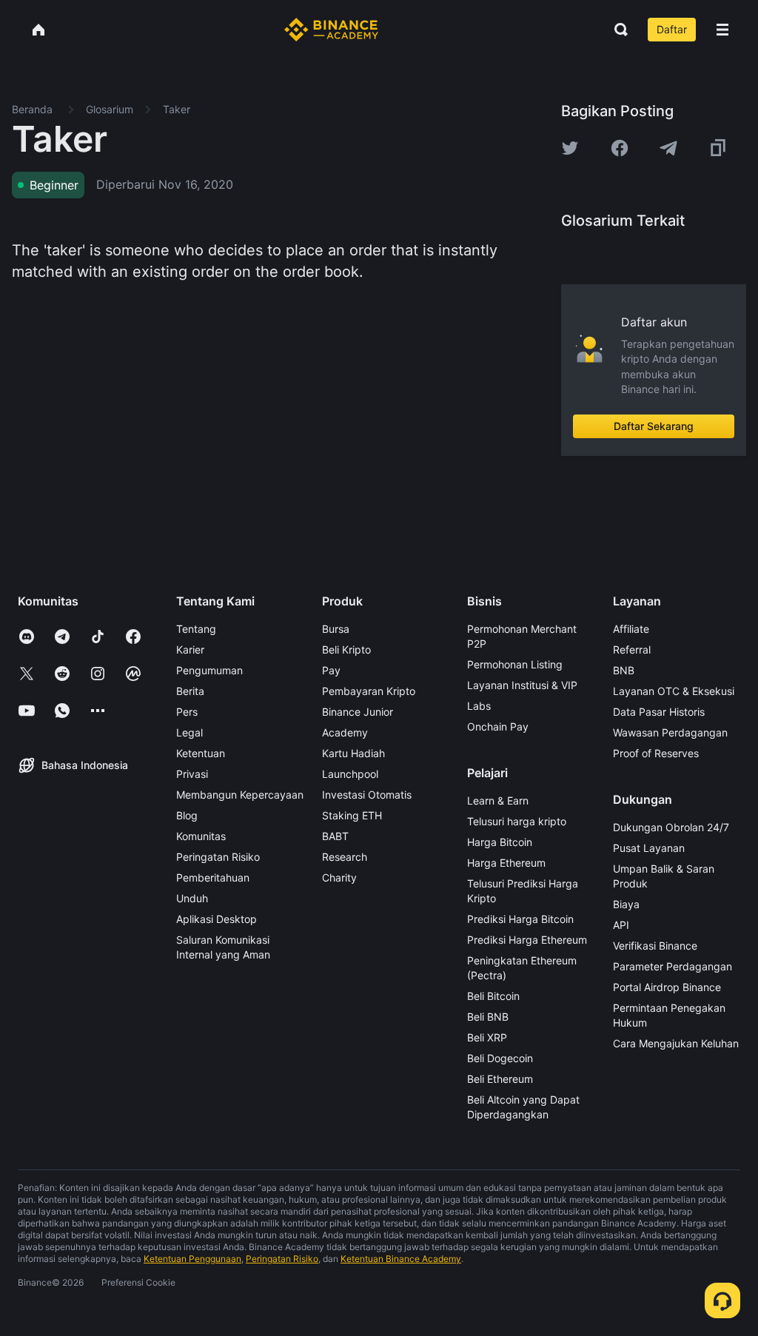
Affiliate (631, 628)
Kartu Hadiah (353, 753)
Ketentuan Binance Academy (401, 1258)
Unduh (192, 898)
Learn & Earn (498, 800)
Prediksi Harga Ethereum (527, 939)
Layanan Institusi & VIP (522, 685)
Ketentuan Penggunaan (192, 1258)
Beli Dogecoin (500, 1058)
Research (344, 856)
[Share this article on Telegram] (668, 148)
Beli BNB (488, 1016)
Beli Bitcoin (493, 996)
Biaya (626, 904)
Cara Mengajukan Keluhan (676, 1043)
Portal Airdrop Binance (667, 987)
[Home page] (331, 29)
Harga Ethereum (506, 862)
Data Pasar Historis (659, 711)
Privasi (192, 774)
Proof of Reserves (656, 753)
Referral (632, 649)
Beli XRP (487, 1037)
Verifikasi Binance (655, 945)
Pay (331, 670)
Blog (187, 815)
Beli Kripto (346, 649)
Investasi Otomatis (367, 794)
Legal (189, 732)
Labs (479, 705)
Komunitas (201, 836)
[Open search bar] (616, 29)
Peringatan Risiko (218, 856)
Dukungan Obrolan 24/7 (671, 827)
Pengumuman (209, 670)
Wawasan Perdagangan (670, 732)
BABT (335, 836)
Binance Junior (357, 711)
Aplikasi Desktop (216, 919)
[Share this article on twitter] (570, 148)
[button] (722, 29)
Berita (190, 691)
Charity (339, 877)
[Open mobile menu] (722, 29)
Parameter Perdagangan (672, 966)
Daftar (672, 29)
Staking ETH (352, 815)
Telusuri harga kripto (516, 821)
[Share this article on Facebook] (619, 148)
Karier (190, 649)
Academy (345, 732)
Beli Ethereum (500, 1079)
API (621, 925)
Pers (187, 711)
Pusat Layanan (649, 848)
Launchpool (350, 774)
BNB (623, 670)
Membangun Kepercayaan (239, 794)
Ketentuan (200, 753)
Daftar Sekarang (654, 426)
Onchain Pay (498, 726)
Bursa (335, 628)
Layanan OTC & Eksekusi (673, 691)
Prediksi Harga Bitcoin (520, 919)
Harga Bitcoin (499, 842)
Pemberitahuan (212, 877)
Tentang (196, 628)
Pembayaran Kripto (368, 691)
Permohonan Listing (515, 664)
